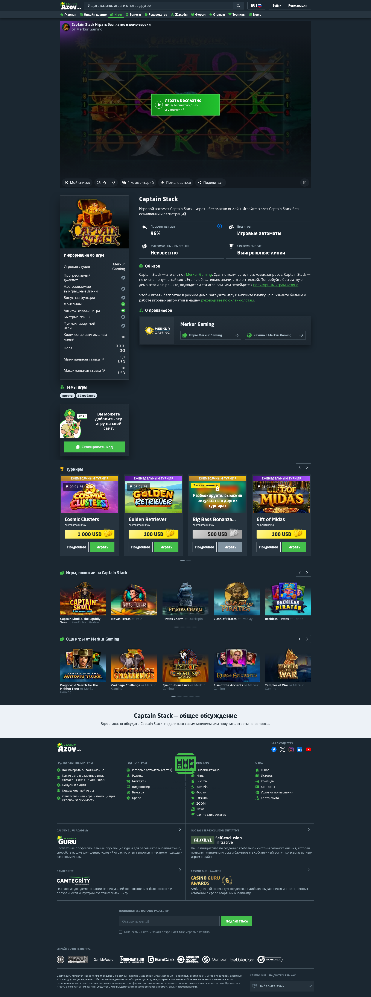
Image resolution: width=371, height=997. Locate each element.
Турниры (239, 14)
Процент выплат (163, 226)
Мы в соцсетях (282, 743)
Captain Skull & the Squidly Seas (80, 620)
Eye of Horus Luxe (184, 686)
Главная (70, 14)
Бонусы (135, 14)
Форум (200, 14)
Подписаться (237, 921)
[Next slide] (307, 467)
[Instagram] (291, 749)
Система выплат (249, 246)
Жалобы (181, 14)
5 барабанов (86, 395)
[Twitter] (282, 749)
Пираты (67, 395)
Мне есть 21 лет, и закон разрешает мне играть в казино (167, 932)
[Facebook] (274, 749)
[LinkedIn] (299, 749)
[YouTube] (308, 749)
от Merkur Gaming (87, 29)
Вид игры (244, 226)
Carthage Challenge (133, 686)
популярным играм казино (275, 284)
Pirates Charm (183, 619)
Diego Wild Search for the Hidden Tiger (79, 688)
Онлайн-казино (95, 14)
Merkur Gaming (199, 274)
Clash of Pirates (233, 619)
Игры (118, 14)
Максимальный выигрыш (170, 246)
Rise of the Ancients (236, 686)
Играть (102, 547)
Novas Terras (126, 619)
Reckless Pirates (284, 619)
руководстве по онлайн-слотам (227, 300)
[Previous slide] (299, 467)
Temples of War (284, 686)
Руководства (158, 14)
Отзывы (219, 14)
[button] (210, 182)
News (257, 14)
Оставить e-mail (132, 918)
